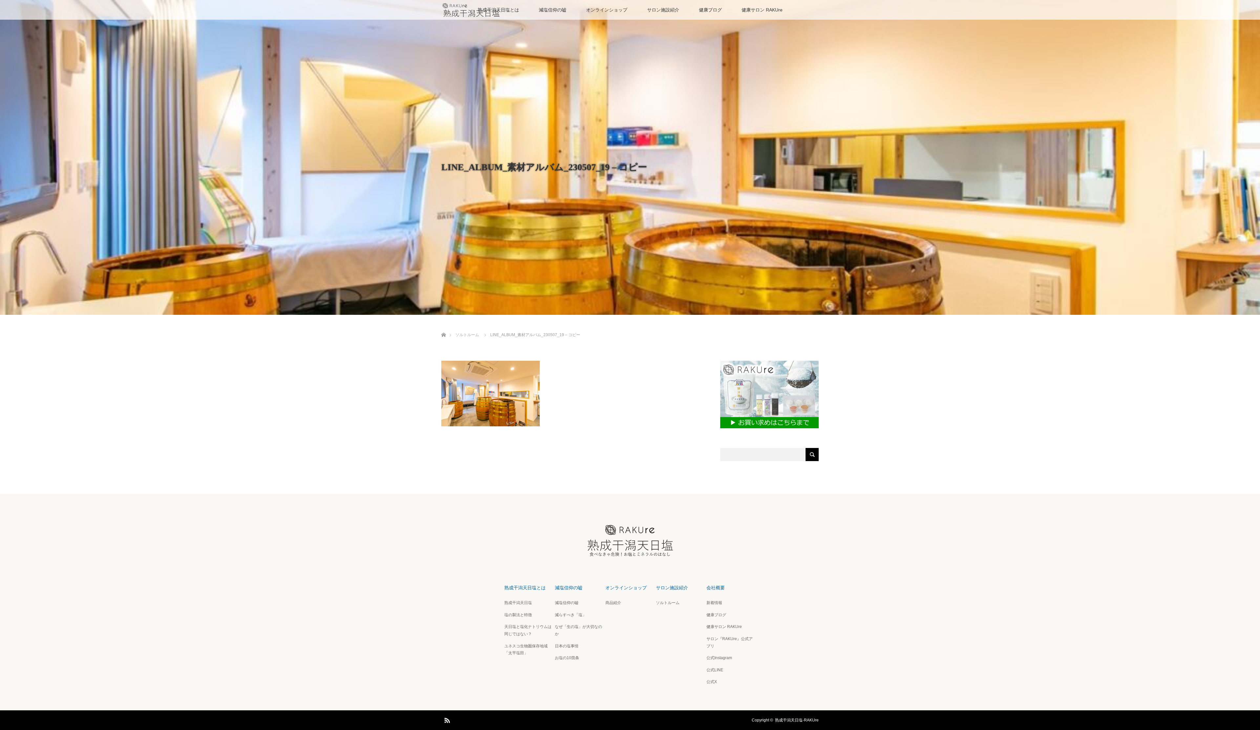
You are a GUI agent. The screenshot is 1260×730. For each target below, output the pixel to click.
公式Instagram (719, 658)
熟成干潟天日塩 (518, 602)
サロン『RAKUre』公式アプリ (729, 642)
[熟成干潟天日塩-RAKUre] (630, 553)
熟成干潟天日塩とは (525, 587)
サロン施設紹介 (663, 9)
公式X (711, 681)
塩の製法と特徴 (518, 615)
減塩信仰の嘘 (552, 9)
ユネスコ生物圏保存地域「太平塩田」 (526, 650)
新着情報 (714, 602)
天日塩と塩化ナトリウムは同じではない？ (528, 630)
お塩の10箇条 (567, 658)
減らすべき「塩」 (570, 615)
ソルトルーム (668, 602)
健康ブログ (710, 9)
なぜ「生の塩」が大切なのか (578, 630)
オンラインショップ (606, 9)
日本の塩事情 (566, 646)
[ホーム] (443, 327)
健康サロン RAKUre (762, 9)
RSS (446, 719)
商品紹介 (613, 602)
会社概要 (715, 587)
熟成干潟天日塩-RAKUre (797, 720)
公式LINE (714, 670)
